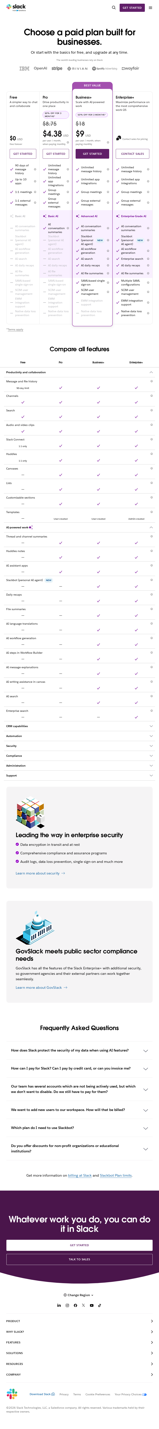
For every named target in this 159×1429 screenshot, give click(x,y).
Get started (132, 7)
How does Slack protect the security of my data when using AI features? (70, 1050)
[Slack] (16, 7)
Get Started (22, 154)
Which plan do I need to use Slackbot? (42, 1127)
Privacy (64, 1394)
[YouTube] (91, 1306)
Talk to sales (79, 1259)
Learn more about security (38, 873)
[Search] (114, 7)
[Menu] (150, 8)
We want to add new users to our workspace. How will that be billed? (68, 1109)
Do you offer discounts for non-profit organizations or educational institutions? (65, 1148)
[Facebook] (75, 1306)
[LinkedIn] (59, 1306)
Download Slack (40, 1394)
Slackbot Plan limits (116, 1175)
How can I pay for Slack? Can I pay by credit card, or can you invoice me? (70, 1068)
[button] (35, 169)
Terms (77, 1394)
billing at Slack (80, 1175)
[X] (83, 1306)
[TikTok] (100, 1306)
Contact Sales (132, 154)
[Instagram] (67, 1306)
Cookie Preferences (98, 1394)
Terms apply (15, 329)
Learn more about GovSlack (39, 987)
